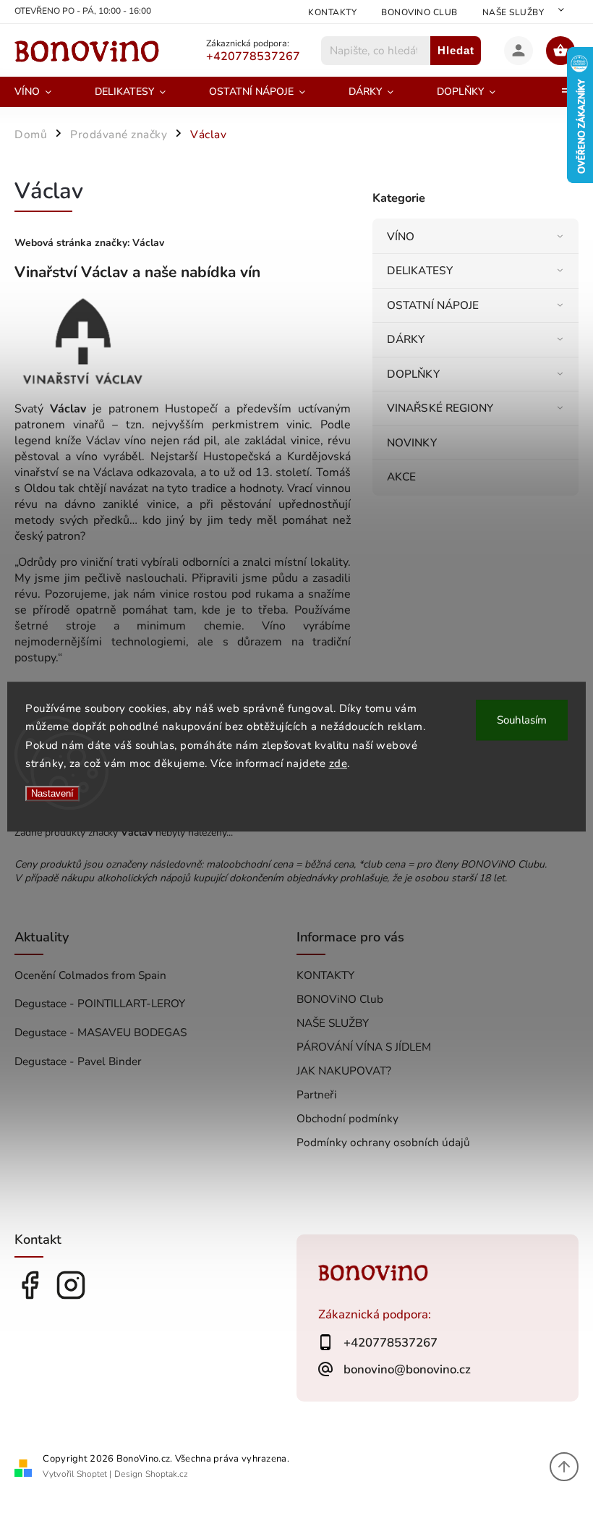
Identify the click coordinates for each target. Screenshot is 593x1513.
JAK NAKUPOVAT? (343, 1070)
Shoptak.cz (166, 1474)
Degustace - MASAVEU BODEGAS (100, 1032)
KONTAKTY (332, 12)
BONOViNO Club (419, 12)
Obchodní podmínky (347, 1118)
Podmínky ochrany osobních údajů (383, 1142)
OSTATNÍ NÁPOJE (433, 305)
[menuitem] (43, 92)
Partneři (316, 1094)
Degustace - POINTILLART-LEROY (99, 1003)
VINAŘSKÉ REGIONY (440, 407)
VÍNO (400, 236)
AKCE (401, 476)
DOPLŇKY (413, 373)
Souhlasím (522, 720)
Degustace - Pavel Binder (78, 1061)
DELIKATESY (420, 270)
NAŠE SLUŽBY (513, 12)
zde (338, 763)
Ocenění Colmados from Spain (90, 975)
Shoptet (92, 1474)
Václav (148, 243)
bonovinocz (71, 1285)
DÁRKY (406, 339)
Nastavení (52, 793)
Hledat (456, 50)
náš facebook (29, 1285)
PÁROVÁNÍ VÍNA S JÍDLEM (363, 1046)
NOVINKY (412, 442)
